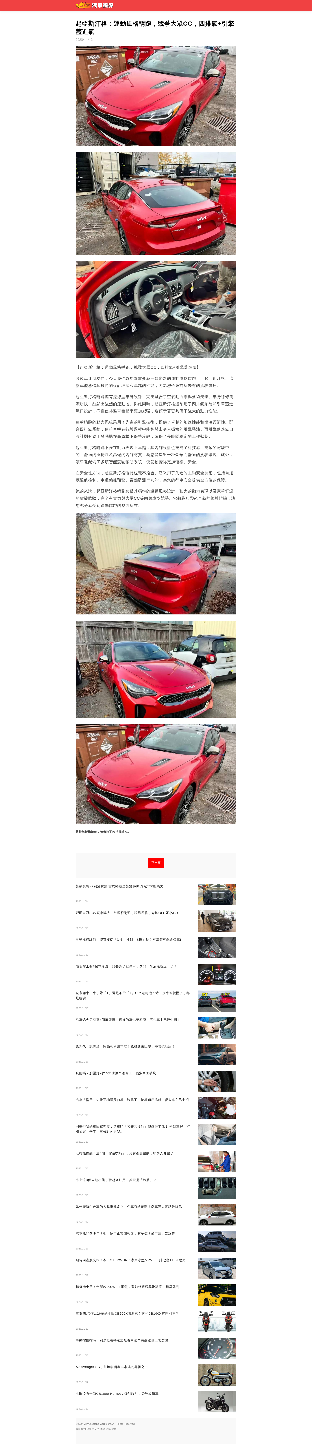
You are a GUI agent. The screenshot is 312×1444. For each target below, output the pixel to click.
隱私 (108, 1428)
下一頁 (156, 862)
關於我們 (81, 1428)
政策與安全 (92, 1428)
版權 (113, 1428)
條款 (102, 1428)
